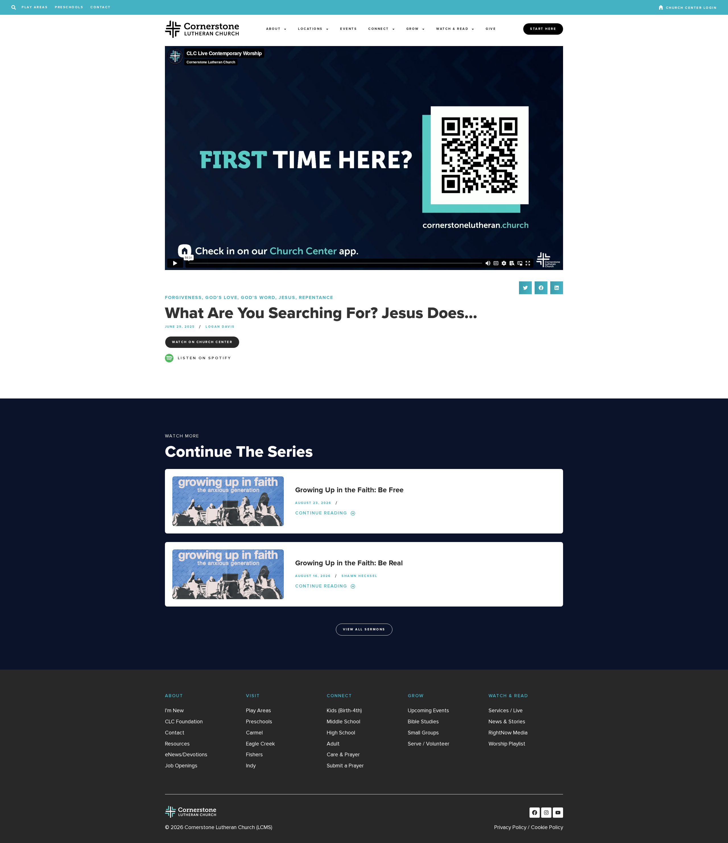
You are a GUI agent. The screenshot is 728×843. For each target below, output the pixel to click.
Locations (310, 28)
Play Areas (35, 7)
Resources (177, 743)
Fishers (254, 754)
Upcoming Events (428, 710)
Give (491, 28)
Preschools (69, 7)
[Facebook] (535, 812)
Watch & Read (452, 28)
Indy (251, 765)
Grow (412, 28)
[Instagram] (546, 812)
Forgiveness (183, 297)
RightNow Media (508, 732)
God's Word (258, 297)
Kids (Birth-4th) (344, 710)
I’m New (174, 710)
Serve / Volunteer (428, 743)
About (273, 28)
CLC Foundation (184, 721)
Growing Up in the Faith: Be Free (349, 490)
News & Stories (507, 721)
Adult (333, 743)
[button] (525, 287)
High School (341, 732)
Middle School (343, 721)
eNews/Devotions (186, 754)
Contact (100, 7)
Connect (378, 28)
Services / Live (506, 710)
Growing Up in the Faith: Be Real (349, 563)
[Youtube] (558, 812)
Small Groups (423, 732)
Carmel (254, 732)
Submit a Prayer (345, 765)
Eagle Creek (260, 743)
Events (348, 28)
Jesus (287, 297)
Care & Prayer (343, 754)
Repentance (316, 297)
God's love (221, 297)
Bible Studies (423, 721)
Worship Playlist (507, 743)
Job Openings (181, 765)
